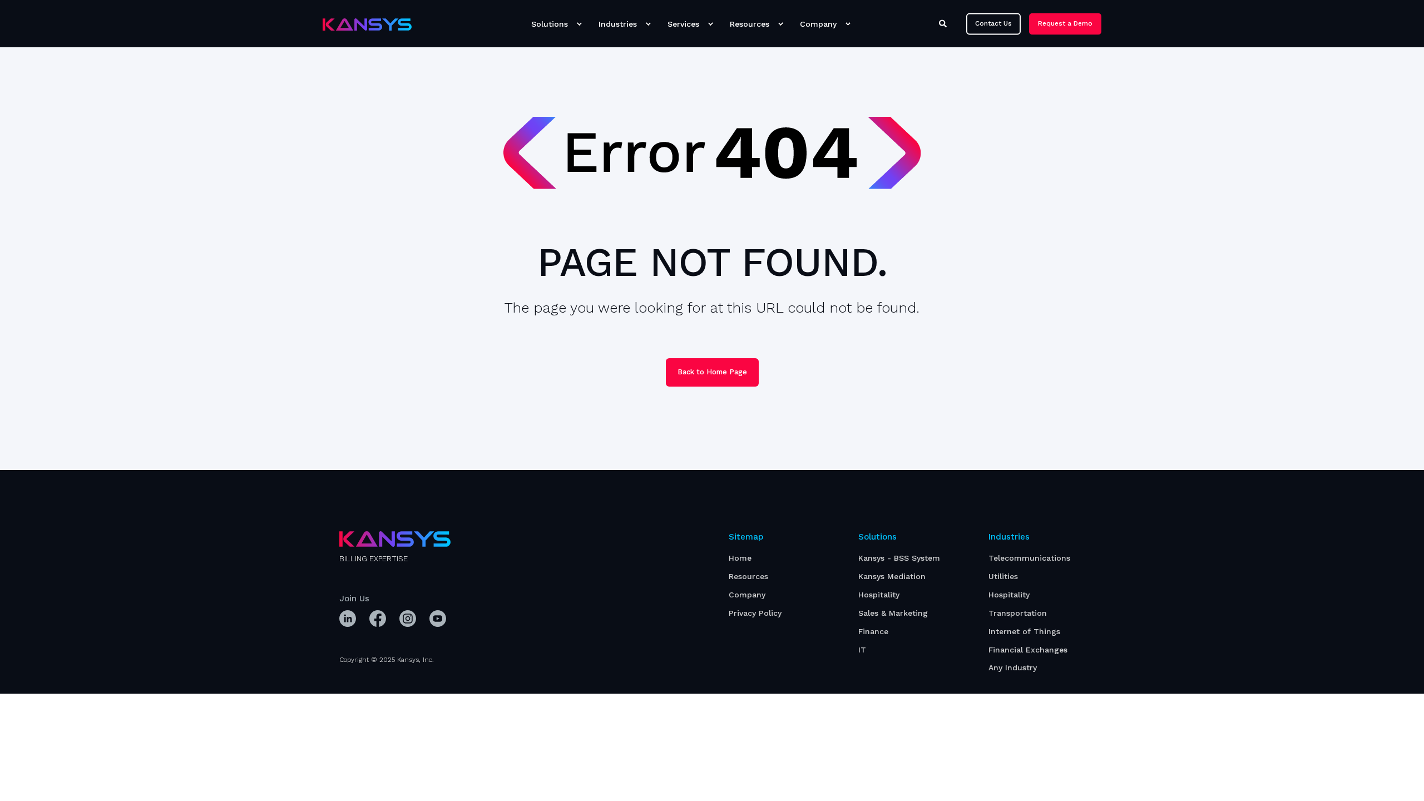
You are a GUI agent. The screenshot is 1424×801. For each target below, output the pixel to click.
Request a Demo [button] (1065, 23)
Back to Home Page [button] (712, 372)
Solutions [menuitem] (549, 23)
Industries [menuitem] (618, 23)
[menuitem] (579, 24)
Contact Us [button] (993, 23)
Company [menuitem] (818, 23)
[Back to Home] (367, 24)
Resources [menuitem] (749, 23)
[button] (22, 779)
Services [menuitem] (683, 23)
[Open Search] (944, 22)
